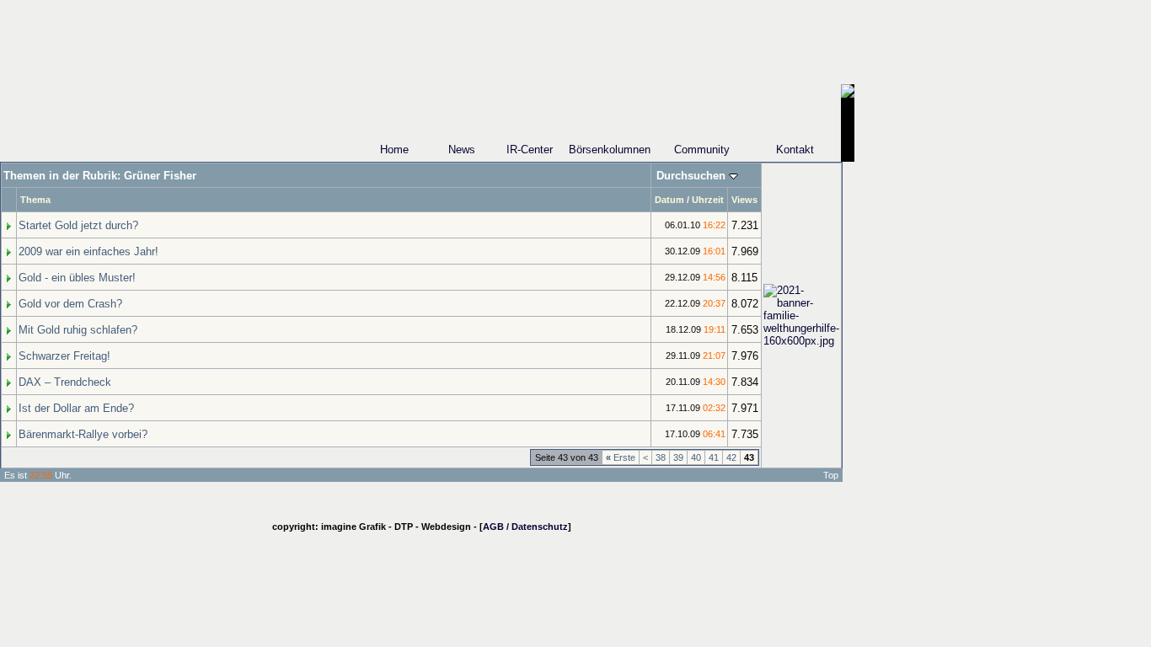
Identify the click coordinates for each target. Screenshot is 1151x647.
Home (394, 149)
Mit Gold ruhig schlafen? (78, 330)
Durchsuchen (690, 175)
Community (702, 149)
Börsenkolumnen (609, 149)
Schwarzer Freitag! (64, 356)
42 (731, 457)
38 (661, 457)
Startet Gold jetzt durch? (78, 225)
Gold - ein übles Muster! (77, 277)
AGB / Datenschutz (525, 526)
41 (714, 457)
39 (678, 457)
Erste (620, 457)
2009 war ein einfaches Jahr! (88, 251)
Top (830, 475)
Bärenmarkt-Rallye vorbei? (83, 434)
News (461, 149)
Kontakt (795, 149)
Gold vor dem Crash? (70, 303)
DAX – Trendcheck (65, 382)
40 (696, 457)
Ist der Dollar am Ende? (76, 408)
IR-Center (529, 149)
